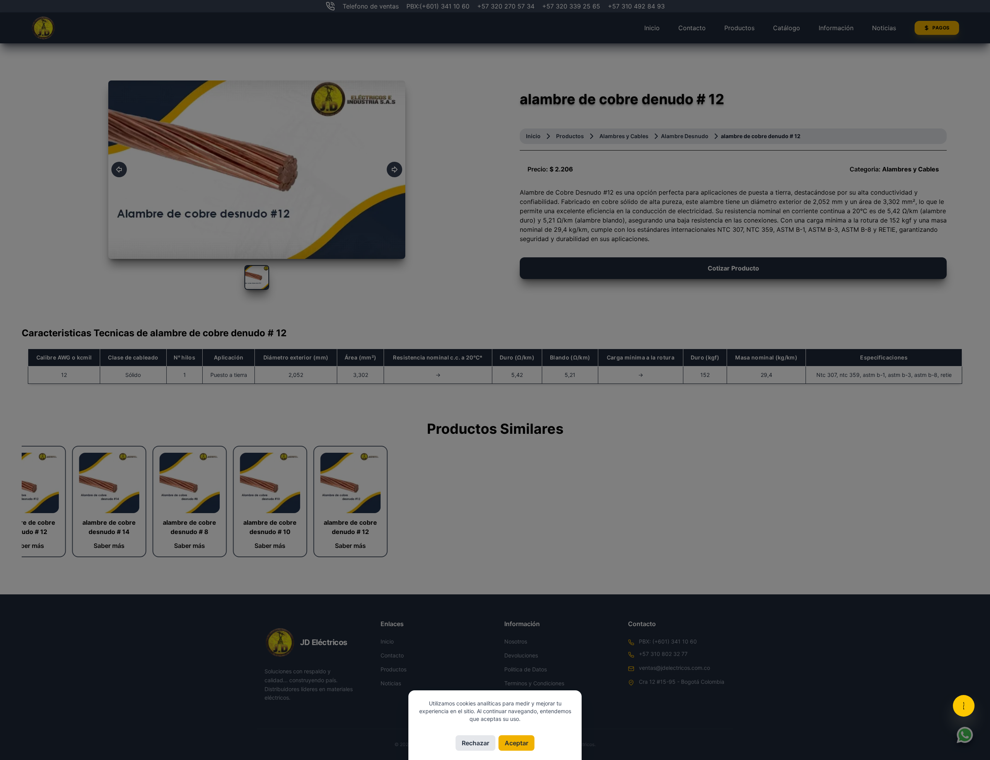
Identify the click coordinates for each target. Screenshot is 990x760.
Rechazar (475, 743)
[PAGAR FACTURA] (964, 706)
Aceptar (516, 743)
